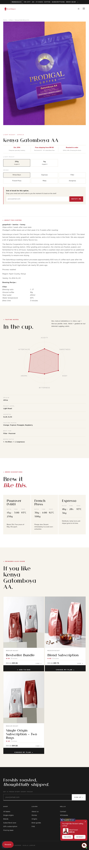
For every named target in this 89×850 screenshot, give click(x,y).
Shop (11, 20)
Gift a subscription (10, 826)
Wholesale (64, 815)
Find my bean (8, 830)
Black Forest (73, 830)
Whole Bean (16, 175)
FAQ (33, 826)
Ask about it (79, 837)
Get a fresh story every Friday (18, 791)
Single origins (8, 815)
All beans (6, 811)
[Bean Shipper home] (10, 9)
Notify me (76, 199)
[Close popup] (85, 821)
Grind (6, 170)
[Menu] (84, 9)
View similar (67, 837)
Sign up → (78, 797)
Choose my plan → (65, 669)
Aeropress (72, 181)
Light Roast (9, 156)
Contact (63, 811)
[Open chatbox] (84, 845)
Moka (44, 181)
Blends (5, 819)
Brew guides (36, 823)
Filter (72, 175)
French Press (16, 181)
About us (35, 811)
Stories (34, 815)
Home (5, 20)
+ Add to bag (23, 669)
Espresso (44, 175)
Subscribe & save (9, 823)
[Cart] (79, 9)
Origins (34, 819)
